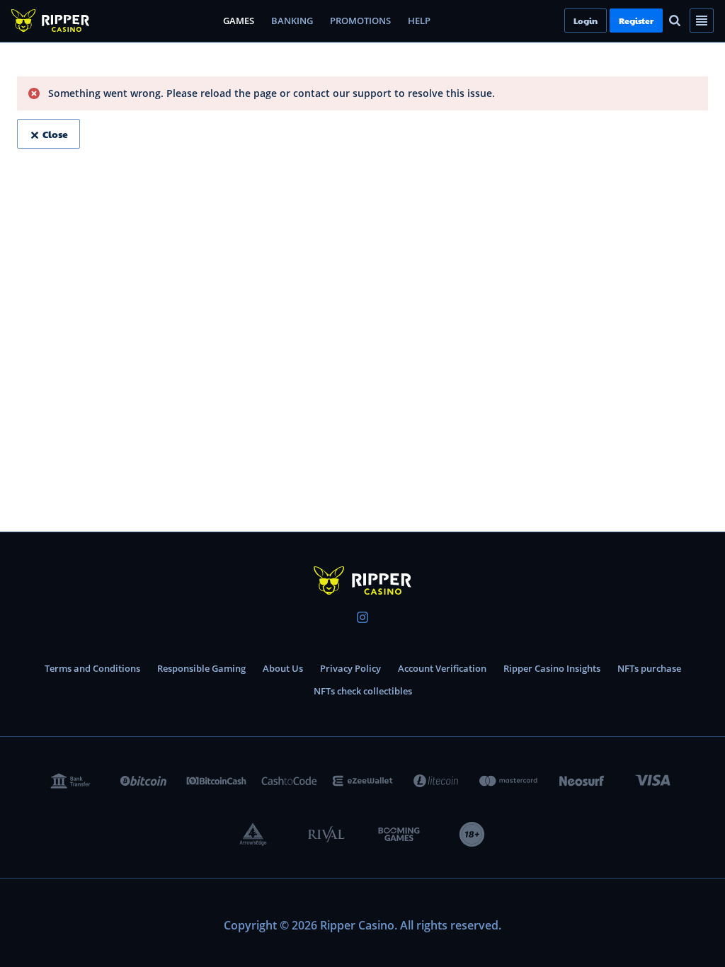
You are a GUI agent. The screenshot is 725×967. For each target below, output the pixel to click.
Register (660, 20)
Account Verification (442, 668)
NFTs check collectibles (363, 691)
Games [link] (238, 20)
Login (610, 20)
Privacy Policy (350, 668)
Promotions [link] (360, 20)
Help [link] (419, 20)
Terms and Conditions (92, 668)
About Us (283, 668)
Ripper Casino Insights (551, 668)
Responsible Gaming (201, 668)
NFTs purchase (649, 668)
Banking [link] (292, 20)
